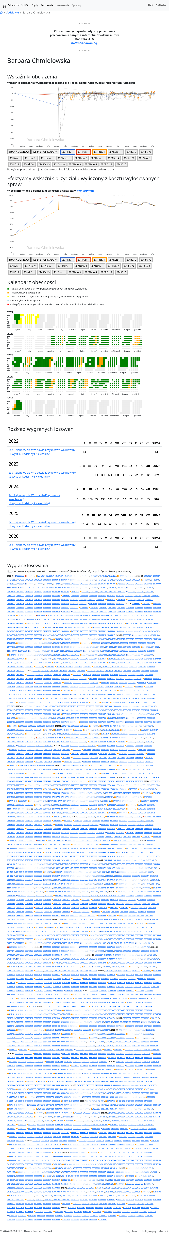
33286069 (77, 1034)
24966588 (146, 631)
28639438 (11, 828)
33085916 (106, 1030)
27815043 (78, 789)
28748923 (111, 832)
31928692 (120, 986)
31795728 (22, 982)
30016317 (56, 915)
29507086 (11, 884)
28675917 (11, 832)
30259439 (112, 939)
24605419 (131, 599)
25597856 (38, 690)
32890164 (11, 1026)
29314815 (152, 860)
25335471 (50, 667)
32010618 (39, 994)
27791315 (137, 785)
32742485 (47, 1018)
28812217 (65, 836)
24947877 (56, 631)
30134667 (69, 927)
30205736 (94, 935)
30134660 (39, 927)
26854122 (114, 761)
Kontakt (161, 4)
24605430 (74, 603)
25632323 (149, 690)
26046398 (66, 718)
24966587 (137, 631)
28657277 (121, 828)
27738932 (11, 785)
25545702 (48, 682)
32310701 (93, 1002)
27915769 (47, 797)
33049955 (22, 1030)
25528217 (157, 678)
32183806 (96, 998)
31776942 (123, 978)
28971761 (66, 844)
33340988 (65, 1038)
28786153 (139, 832)
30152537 (123, 927)
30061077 (127, 919)
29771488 (139, 896)
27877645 (100, 793)
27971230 (71, 801)
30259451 (11, 943)
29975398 (124, 911)
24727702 (32, 619)
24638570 (56, 607)
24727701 (22, 619)
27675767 (139, 781)
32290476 (38, 1002)
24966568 (65, 631)
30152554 (39, 931)
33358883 (74, 1038)
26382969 (22, 738)
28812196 (38, 836)
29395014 (30, 868)
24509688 (93, 584)
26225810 (29, 730)
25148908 (109, 647)
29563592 (75, 888)
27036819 (56, 769)
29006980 (131, 844)
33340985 (56, 1038)
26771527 (56, 757)
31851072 (102, 982)
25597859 (47, 690)
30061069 (81, 919)
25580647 (65, 686)
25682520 (20, 698)
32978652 (139, 1026)
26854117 (96, 761)
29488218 (103, 872)
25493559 (82, 678)
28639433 (140, 824)
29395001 (157, 864)
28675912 (148, 828)
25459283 (57, 674)
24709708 (157, 611)
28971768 (94, 844)
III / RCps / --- (115, 151)
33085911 (87, 1030)
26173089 (84, 726)
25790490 (36, 706)
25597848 (11, 690)
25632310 (112, 690)
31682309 (47, 975)
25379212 (142, 667)
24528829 (121, 588)
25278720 (130, 659)
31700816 (121, 975)
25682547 (151, 698)
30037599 (123, 915)
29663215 (103, 892)
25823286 (72, 706)
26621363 (131, 749)
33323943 (29, 1038)
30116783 (151, 923)
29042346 (75, 848)
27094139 (11, 773)
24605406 (65, 599)
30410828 (94, 943)
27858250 (20, 793)
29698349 (148, 892)
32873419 (91, 1022)
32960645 (102, 1026)
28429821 (29, 813)
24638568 (38, 607)
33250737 (123, 1030)
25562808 (11, 686)
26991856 (11, 769)
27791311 (129, 785)
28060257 (11, 805)
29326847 (84, 864)
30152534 (96, 927)
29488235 (140, 872)
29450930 (137, 868)
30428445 (140, 943)
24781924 (111, 623)
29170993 (93, 856)
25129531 (82, 647)
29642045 (39, 892)
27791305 (102, 785)
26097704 (120, 722)
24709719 (51, 615)
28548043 (157, 817)
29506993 (48, 880)
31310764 (84, 959)
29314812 (143, 860)
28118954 (22, 809)
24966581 (93, 631)
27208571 (131, 773)
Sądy (35, 5)
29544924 (13, 888)
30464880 (47, 947)
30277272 (57, 943)
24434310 (47, 580)
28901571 (88, 840)
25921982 (65, 710)
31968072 (20, 990)
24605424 (29, 603)
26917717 (66, 765)
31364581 (146, 959)
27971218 (42, 801)
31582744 (48, 971)
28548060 (47, 821)
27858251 (29, 793)
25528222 (20, 682)
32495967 (121, 1006)
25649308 (84, 694)
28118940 (131, 805)
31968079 (29, 990)
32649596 (57, 1014)
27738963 (66, 785)
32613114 (148, 1010)
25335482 (87, 667)
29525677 (74, 884)
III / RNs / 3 (146, 151)
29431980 (120, 868)
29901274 (20, 907)
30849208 (47, 951)
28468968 (11, 817)
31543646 (134, 967)
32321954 (139, 1002)
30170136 (114, 931)
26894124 (13, 765)
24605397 (155, 596)
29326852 (103, 864)
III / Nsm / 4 (91, 164)
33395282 (38, 1042)
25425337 (145, 671)
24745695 (96, 619)
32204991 (114, 998)
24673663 (11, 611)
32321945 (120, 1002)
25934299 (91, 710)
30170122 (75, 931)
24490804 (30, 584)
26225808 (20, 730)
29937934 (134, 907)
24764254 (114, 619)
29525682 (82, 884)
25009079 (127, 635)
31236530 (126, 955)
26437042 (140, 738)
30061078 (136, 919)
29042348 (84, 848)
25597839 (109, 686)
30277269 (30, 943)
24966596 (48, 635)
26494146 (121, 742)
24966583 (111, 631)
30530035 (74, 947)
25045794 (77, 639)
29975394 (96, 911)
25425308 (54, 671)
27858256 (56, 793)
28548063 (57, 821)
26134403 (66, 726)
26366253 (66, 734)
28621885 (105, 824)
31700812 (111, 975)
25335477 (78, 667)
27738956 (48, 785)
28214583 (112, 809)
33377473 (140, 1038)
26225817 (38, 730)
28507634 (38, 817)
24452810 (155, 580)
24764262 (11, 623)
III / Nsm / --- (97, 158)
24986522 (93, 635)
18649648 (68, 576)
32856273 (82, 1022)
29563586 (57, 888)
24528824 (85, 588)
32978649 (130, 1026)
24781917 (75, 623)
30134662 (50, 927)
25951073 (129, 714)
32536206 (39, 1010)
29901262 (129, 903)
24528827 (103, 588)
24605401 (29, 599)
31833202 (75, 982)
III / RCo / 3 (44, 164)
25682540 (106, 698)
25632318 (140, 690)
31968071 (11, 990)
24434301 (29, 580)
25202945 (13, 655)
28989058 (114, 844)
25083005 (115, 643)
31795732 (30, 982)
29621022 (13, 892)
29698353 (157, 892)
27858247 (152, 789)
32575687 (103, 1010)
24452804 (136, 580)
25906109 (152, 706)
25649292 (38, 694)
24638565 (11, 607)
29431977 (111, 868)
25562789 (94, 682)
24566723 (29, 596)
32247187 (133, 998)
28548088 (140, 821)
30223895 (157, 935)
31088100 (118, 951)
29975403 (142, 911)
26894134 (32, 765)
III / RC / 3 (121, 164)
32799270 (102, 1018)
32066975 (112, 994)
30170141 (149, 931)
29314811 (134, 860)
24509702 (148, 584)
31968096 (78, 990)
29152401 (140, 852)
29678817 (139, 892)
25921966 (47, 710)
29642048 (50, 892)
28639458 (75, 828)
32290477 (47, 1002)
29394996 (148, 864)
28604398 (20, 824)
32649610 (77, 1014)
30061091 (30, 923)
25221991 (121, 655)
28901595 (134, 840)
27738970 (84, 785)
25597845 (139, 686)
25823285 (63, 706)
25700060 (22, 702)
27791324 (155, 785)
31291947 (57, 959)
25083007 (124, 643)
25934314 (145, 710)
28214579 (103, 809)
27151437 (94, 773)
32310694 (84, 1002)
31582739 (20, 971)
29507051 (102, 880)
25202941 (151, 651)
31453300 (121, 963)
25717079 (94, 702)
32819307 (127, 1018)
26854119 (105, 761)
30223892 (148, 935)
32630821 (30, 1014)
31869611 (148, 982)
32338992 (22, 1006)
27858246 (143, 789)
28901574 (97, 840)
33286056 (47, 1034)
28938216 (151, 840)
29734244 (48, 896)
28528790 (129, 817)
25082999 (106, 643)
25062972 (121, 639)
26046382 (22, 718)
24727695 (114, 615)
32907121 (29, 1026)
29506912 (74, 876)
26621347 (105, 749)
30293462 (66, 943)
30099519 (121, 923)
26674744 (65, 753)
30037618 (47, 919)
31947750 (137, 986)
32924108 (56, 1026)
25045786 (48, 639)
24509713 (68, 588)
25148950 (60, 651)
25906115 (11, 710)
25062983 (157, 639)
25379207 (124, 667)
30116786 (20, 927)
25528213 (148, 678)
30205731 (66, 935)
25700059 (11, 702)
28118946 (151, 805)
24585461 (84, 596)
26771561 (121, 757)
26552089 (111, 746)
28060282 (66, 805)
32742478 (38, 1018)
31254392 (134, 955)
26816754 (11, 761)
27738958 (57, 785)
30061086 (13, 923)
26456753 (29, 742)
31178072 (82, 955)
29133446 (111, 852)
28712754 (56, 832)
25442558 (30, 674)
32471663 (84, 1006)
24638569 (47, 607)
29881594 (120, 903)
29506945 (136, 876)
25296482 (84, 663)
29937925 (93, 907)
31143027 (20, 955)
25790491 (45, 706)
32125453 (11, 998)
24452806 (146, 580)
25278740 (29, 663)
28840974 (118, 836)
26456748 (20, 742)
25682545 (142, 698)
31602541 (84, 971)
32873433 (118, 1022)
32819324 (20, 1022)
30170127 (84, 931)
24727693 (105, 615)
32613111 (130, 1010)
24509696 (130, 584)
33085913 (97, 1030)
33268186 (151, 1030)
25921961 (29, 710)
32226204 (123, 998)
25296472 (47, 663)
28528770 (91, 817)
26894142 (41, 765)
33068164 (50, 1030)
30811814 (11, 951)
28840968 (100, 836)
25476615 (29, 678)
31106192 (154, 951)
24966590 (11, 635)
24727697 (131, 615)
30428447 (149, 943)
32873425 (100, 1022)
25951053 (47, 714)
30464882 (56, 947)
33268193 (38, 1034)
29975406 (151, 911)
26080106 (11, 722)
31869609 (139, 982)
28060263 (29, 805)
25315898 (139, 663)
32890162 (155, 1022)
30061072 (99, 919)
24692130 (94, 611)
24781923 (102, 623)
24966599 (66, 635)
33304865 (131, 1034)
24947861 (140, 627)
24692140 (130, 611)
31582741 (29, 971)
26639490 (11, 753)
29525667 (56, 884)
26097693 (65, 722)
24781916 (66, 623)
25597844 (129, 686)
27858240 (114, 789)
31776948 (131, 978)
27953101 (109, 797)
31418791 (57, 963)
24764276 (20, 623)
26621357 (114, 749)
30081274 (77, 923)
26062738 (142, 718)
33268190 (29, 1034)
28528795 (148, 817)
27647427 (11, 781)
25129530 (74, 647)
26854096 (57, 761)
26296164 (126, 730)
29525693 (91, 884)
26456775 (56, 742)
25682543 (124, 698)
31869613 (157, 982)
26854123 (123, 761)
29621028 (30, 892)
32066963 (94, 994)
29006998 (22, 848)
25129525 (56, 647)
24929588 (131, 627)
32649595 (48, 1014)
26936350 (84, 765)
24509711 (50, 588)
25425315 (91, 671)
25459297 (105, 674)
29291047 (74, 860)
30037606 (140, 915)
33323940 (20, 1038)
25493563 (93, 678)
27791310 (120, 785)
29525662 (47, 884)
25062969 (94, 639)
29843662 (29, 903)
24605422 (11, 603)
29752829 (94, 896)
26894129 (23, 765)
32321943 (111, 1002)
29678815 (130, 892)
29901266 (155, 903)
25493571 (111, 678)
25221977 (66, 655)
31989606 (140, 990)
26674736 (38, 753)
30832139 (20, 951)
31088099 (109, 951)
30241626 (50, 939)
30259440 (121, 939)
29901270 (11, 907)
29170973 (56, 856)
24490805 (39, 584)
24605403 (47, 599)
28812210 (47, 836)
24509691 (102, 584)
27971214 (23, 801)
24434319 (118, 580)
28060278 (48, 805)
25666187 (102, 694)
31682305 (29, 975)
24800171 (148, 623)
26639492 (20, 753)
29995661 (29, 915)
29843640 (131, 900)
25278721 (139, 659)
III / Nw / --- (15, 158)
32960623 (74, 1026)
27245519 (66, 777)
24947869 (20, 631)
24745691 (78, 619)
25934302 (100, 710)
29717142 (30, 896)
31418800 (84, 963)
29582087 (120, 888)
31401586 (29, 963)
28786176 (29, 836)
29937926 (103, 907)
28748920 (100, 832)
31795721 (151, 978)
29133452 (121, 852)
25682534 (77, 698)
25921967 (56, 710)
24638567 (29, 607)
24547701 (112, 592)
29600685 (146, 888)
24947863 (11, 631)
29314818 (22, 864)
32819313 (155, 1018)
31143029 (38, 955)
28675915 (157, 828)
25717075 (66, 702)
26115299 (157, 722)
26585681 (148, 746)
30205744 (139, 935)
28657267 (93, 828)
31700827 (148, 975)
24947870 (29, 631)
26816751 (149, 757)
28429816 (20, 813)
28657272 (102, 828)
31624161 (109, 971)
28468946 (93, 813)
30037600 (131, 915)
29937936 (143, 907)
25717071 (39, 702)
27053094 (102, 769)
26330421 (30, 734)
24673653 (130, 607)
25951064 (84, 714)
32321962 (148, 1002)
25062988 (11, 643)
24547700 (103, 592)
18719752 (103, 576)
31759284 (96, 978)
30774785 (146, 947)
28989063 (123, 844)
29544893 (120, 884)
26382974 (30, 738)
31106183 (127, 951)
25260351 (102, 659)
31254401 (11, 959)
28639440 (20, 828)
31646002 (136, 971)
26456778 (65, 742)
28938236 (29, 844)
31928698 (129, 986)
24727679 (78, 615)
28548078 (114, 821)
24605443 (111, 603)
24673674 (77, 611)
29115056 (84, 852)
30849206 (38, 951)
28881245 (60, 840)
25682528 (48, 698)
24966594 (38, 635)
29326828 (39, 864)
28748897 (74, 832)
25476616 (38, 678)
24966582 (102, 631)
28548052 (29, 821)
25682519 (11, 698)
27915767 (29, 797)
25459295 (96, 674)
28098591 (112, 805)
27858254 (38, 793)
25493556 (74, 678)
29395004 (11, 868)
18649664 (77, 576)
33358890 (84, 1038)
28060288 (84, 805)
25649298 (56, 694)
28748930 (130, 832)
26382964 (13, 738)
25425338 (154, 671)
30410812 (75, 943)
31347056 (129, 959)
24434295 (11, 580)
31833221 (93, 982)
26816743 (139, 757)
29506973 (20, 880)
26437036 (131, 738)
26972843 (123, 765)
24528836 (11, 592)
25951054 (56, 714)
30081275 (85, 923)
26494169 (22, 746)
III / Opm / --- (64, 158)
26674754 (84, 753)
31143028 (29, 955)
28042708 (154, 801)
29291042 (38, 860)
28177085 (65, 809)
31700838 (11, 978)
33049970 (30, 1030)
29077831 (157, 848)
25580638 (47, 686)
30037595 (102, 915)
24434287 (148, 576)
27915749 (146, 793)
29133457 (131, 852)
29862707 (57, 903)
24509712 (59, 588)
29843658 (11, 903)
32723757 (29, 1018)
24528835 (149, 588)
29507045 (93, 880)
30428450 (13, 947)
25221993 (131, 655)
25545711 (77, 682)
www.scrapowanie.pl (84, 43)
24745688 (60, 619)
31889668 (29, 986)
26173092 (105, 726)
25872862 (90, 706)
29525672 (65, 884)
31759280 (87, 978)
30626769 (84, 947)
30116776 (130, 923)
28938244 (38, 844)
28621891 (123, 824)
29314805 (117, 860)
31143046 (56, 955)
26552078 (91, 746)
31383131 (155, 959)
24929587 (123, 627)
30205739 (112, 935)
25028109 (20, 639)
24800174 (11, 627)
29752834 (112, 896)
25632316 (131, 690)
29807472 (47, 900)
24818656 (29, 627)
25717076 (75, 702)
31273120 (30, 959)
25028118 (38, 639)
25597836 (91, 686)
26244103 (68, 730)
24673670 (56, 611)
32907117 (20, 1026)
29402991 (57, 868)
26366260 (105, 734)
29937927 (114, 907)
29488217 (94, 872)
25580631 (38, 686)
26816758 (29, 761)
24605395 (137, 596)
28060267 (39, 805)
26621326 (48, 749)
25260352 (112, 659)
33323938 (11, 1038)
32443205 (66, 1006)
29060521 (120, 848)
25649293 (47, 694)
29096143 (57, 852)
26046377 (155, 714)
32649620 (94, 1014)
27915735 (118, 793)
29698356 (22, 896)
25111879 (20, 647)
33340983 (47, 1038)
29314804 (108, 860)
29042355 (102, 848)
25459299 (114, 674)
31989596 (94, 990)
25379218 (11, 671)
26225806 (11, 730)
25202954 (22, 655)
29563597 (93, 888)
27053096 (111, 769)
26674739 (47, 753)
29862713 (84, 903)
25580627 (20, 686)
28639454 (57, 828)
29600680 (137, 888)
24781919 (93, 623)
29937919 (66, 907)
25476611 (20, 678)
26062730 (102, 718)
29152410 (11, 856)
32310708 (102, 1002)
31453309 (157, 963)
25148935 (42, 651)
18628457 (50, 576)
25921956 (20, 710)
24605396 (146, 596)
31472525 (59, 967)
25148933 (33, 651)
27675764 (130, 781)
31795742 (39, 982)
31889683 (75, 986)
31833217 (84, 982)
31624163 (118, 971)
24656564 (84, 607)
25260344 (66, 659)
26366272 (151, 734)
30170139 (140, 931)
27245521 (75, 777)
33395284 (56, 1042)
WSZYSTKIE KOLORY (45, 151)
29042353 (93, 848)
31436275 (93, 963)
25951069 (111, 714)
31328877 (102, 959)
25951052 (38, 714)
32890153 (146, 1022)
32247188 (142, 998)
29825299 (85, 900)
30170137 (123, 931)
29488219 (112, 872)
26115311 (41, 726)
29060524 (130, 848)
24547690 (47, 592)
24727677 (60, 615)
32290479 (57, 1002)
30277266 (20, 943)
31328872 (93, 959)
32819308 (136, 1018)
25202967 (57, 655)
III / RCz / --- (83, 151)
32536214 (48, 1010)
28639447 (30, 828)
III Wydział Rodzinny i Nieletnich (28, 454)
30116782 (140, 923)
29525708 (109, 884)
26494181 (48, 746)
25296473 (57, 663)
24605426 (38, 603)
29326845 (75, 864)
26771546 (94, 757)
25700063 (30, 702)
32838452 (38, 1022)
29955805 (66, 911)
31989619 (30, 994)
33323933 (149, 1034)
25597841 (118, 686)
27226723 (20, 777)
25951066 (93, 714)
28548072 (96, 821)
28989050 (105, 844)
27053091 (93, 769)
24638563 (157, 603)
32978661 (148, 1026)
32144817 (41, 998)
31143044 (47, 955)
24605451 (120, 603)
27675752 (111, 781)
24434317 (100, 580)
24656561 (65, 607)
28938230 (11, 844)
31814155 (66, 982)
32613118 (13, 1014)
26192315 (123, 726)
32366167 (32, 1006)
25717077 (84, 702)
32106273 (130, 994)
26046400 (75, 718)
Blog (150, 4)
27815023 (29, 789)
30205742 (130, 935)
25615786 (66, 690)
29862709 (66, 903)
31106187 (136, 951)
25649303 (75, 694)
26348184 (48, 734)
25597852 (20, 690)
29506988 (38, 880)
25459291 (87, 674)
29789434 (157, 896)
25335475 (60, 667)
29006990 (13, 848)
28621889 (114, 824)
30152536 (114, 927)
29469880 (85, 872)
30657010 (120, 947)
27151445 (105, 773)
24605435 (93, 603)
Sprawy (76, 5)
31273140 (39, 959)
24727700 (11, 619)
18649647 (59, 576)
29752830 (103, 896)
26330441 (39, 734)
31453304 (139, 963)
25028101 (146, 635)
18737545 (131, 576)
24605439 (102, 603)
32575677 (94, 1010)
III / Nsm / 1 (30, 158)
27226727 (38, 777)
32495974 (148, 1006)
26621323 (39, 749)
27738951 (30, 785)
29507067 (129, 880)
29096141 (48, 852)
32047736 (77, 994)
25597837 (100, 686)
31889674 (57, 986)
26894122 (149, 761)
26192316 (131, 726)
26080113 (38, 722)
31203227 (99, 955)
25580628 (29, 686)
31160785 (65, 955)
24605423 (20, 603)
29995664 (47, 915)
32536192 (13, 1010)
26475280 (82, 742)
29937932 (124, 907)
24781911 (39, 623)
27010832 (20, 769)
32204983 (105, 998)
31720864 (29, 978)
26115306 (23, 726)
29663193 (77, 892)
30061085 (155, 919)
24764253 (105, 619)
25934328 (20, 714)
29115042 (75, 852)
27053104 (131, 769)
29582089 (129, 888)
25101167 (133, 643)
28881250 (80, 840)
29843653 (151, 900)
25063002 (30, 643)
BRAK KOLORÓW (19, 151)
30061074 (108, 919)
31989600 (130, 990)
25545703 (57, 682)
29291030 (129, 856)
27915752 (157, 793)
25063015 (66, 643)
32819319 (11, 1022)
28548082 (123, 821)
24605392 (120, 596)
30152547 (11, 931)
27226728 (47, 777)
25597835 (82, 686)
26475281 (93, 742)
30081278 (103, 923)
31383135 (11, 963)
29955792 (39, 911)
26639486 (151, 749)
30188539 (57, 935)
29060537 (148, 848)
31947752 (146, 986)
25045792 (68, 639)
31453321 (23, 967)
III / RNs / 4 (113, 158)
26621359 (123, 749)
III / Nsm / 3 (75, 164)
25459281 (39, 674)
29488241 (11, 876)
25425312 (72, 671)
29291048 (82, 860)
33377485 (11, 1042)
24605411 (91, 599)
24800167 (130, 623)
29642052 (59, 892)
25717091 (11, 706)
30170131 (94, 931)
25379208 (133, 667)
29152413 (29, 856)
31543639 (124, 967)
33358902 (121, 1038)
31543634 (115, 967)
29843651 (142, 900)
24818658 (38, 627)
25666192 (120, 694)
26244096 (59, 730)
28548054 (38, 821)
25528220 (11, 682)
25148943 (51, 651)
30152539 (131, 927)
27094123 (149, 769)
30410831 (103, 943)
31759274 (66, 978)
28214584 (121, 809)
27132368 (85, 773)
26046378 (11, 718)
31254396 (152, 955)
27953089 (74, 797)
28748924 (120, 832)
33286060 (56, 1034)
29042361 (111, 848)
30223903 (29, 939)
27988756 (126, 801)
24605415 (100, 599)
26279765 (88, 730)
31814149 (57, 982)
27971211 (148, 797)
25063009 (48, 643)
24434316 (91, 580)
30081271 (68, 923)
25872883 (108, 706)
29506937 (118, 876)
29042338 (57, 848)
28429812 (151, 809)
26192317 (140, 726)
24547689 (38, 592)
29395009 (22, 868)
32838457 (47, 1022)
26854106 (77, 761)
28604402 (48, 824)
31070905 (100, 951)
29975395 (106, 911)
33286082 (121, 1034)
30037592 (91, 915)
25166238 (69, 651)
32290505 (75, 1002)
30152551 (30, 931)
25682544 (133, 698)
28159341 (38, 809)
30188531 (30, 935)
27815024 (38, 789)
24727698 (140, 615)
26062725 (84, 718)
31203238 (117, 955)
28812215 (56, 836)
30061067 (63, 919)
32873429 (109, 1022)
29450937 (146, 868)
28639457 (66, 828)
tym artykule (85, 190)
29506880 (38, 876)
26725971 (11, 757)
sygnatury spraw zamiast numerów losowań (41, 571)
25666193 (129, 694)
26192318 (149, 726)
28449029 (57, 813)
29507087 (20, 884)
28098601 (121, 805)
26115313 (50, 726)
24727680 (87, 615)
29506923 (91, 876)
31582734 (11, 971)
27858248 (11, 793)
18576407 (41, 576)
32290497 (66, 1002)
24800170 (139, 623)
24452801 (127, 580)
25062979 (148, 639)
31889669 (38, 986)
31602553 (93, 971)
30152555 (48, 931)
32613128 (22, 1014)
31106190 (145, 951)
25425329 (118, 671)
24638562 (146, 603)
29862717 (93, 903)
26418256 (69, 738)
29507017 (57, 880)
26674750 (75, 753)
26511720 (65, 746)
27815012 (11, 789)
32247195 (11, 1002)
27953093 (91, 797)
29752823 (77, 896)
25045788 (59, 639)
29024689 (39, 848)
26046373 (146, 714)
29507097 (38, 884)
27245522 (84, 777)
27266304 (111, 777)
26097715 (148, 722)
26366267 (124, 734)
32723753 (20, 1018)
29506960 (11, 880)
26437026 (105, 738)
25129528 (65, 647)
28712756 (65, 832)
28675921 (29, 832)
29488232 (131, 872)
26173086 (75, 726)
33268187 (11, 1034)
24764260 (149, 619)
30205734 (84, 935)
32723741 (11, 1018)
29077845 (38, 852)
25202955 (30, 655)
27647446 (56, 781)
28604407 (59, 824)
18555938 (20, 576)
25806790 (54, 706)
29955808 (77, 911)
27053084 (84, 769)
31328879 (111, 959)
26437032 (123, 738)
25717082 (115, 702)
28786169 (20, 836)
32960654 (111, 1026)
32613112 (139, 1010)
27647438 (29, 781)
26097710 (139, 722)
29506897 (56, 876)
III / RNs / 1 (99, 151)
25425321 (100, 671)
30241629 (68, 939)
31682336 (93, 975)
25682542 (115, 698)
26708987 (112, 753)
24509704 (13, 588)
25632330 (20, 694)
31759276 (77, 978)
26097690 (56, 722)
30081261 (39, 923)
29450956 (38, 872)
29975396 (115, 911)
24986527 (111, 635)
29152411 (20, 856)
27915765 (20, 797)
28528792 (137, 817)
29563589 (66, 888)
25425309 (63, 671)
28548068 (87, 821)
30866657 (65, 951)
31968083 (48, 990)
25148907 (100, 647)
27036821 (66, 769)
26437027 (114, 738)
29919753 (57, 907)
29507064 (120, 880)
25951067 (102, 714)
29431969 (93, 868)
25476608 (11, 678)
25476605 (149, 674)
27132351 (48, 773)
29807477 (66, 900)
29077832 (11, 852)
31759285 (105, 978)
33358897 (103, 1038)
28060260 (20, 805)
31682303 (20, 975)
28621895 (131, 824)
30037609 (149, 915)
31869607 (130, 982)
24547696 (75, 592)
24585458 (75, 596)
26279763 (78, 730)
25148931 (23, 651)
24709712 (30, 615)
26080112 (29, 722)
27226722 (11, 777)
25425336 (136, 671)
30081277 (94, 923)
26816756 (20, 761)
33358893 (94, 1038)
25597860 (56, 690)
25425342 (20, 674)
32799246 (84, 1018)
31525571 (77, 967)
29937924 (84, 907)
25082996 (96, 643)
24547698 (94, 592)
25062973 (130, 639)
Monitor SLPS (17, 5)
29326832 (57, 864)
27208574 (140, 773)
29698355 (11, 896)
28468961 (142, 813)
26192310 (114, 726)
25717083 (124, 702)
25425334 (127, 671)
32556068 (68, 1010)
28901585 (126, 840)
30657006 (111, 947)
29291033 (146, 856)
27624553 (146, 777)
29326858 (112, 864)
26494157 (140, 742)
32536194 (22, 1010)
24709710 (22, 615)
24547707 (140, 592)
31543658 (143, 967)
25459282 (48, 674)
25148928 (155, 647)
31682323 (75, 975)
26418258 (78, 738)
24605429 (65, 603)
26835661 (39, 761)
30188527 (20, 935)
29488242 (20, 876)
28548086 (131, 821)
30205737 (103, 935)
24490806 (48, 584)
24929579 (105, 627)
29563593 (84, 888)
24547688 (29, 592)
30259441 (130, 939)
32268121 (29, 1002)
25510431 (120, 678)
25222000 (149, 655)
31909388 (111, 986)
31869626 (11, 986)
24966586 (129, 631)
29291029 (120, 856)
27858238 (105, 789)
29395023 (48, 868)
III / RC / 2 (131, 151)
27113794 (30, 773)
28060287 (75, 805)
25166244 (78, 651)
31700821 (130, 975)
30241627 (59, 939)
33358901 (112, 1038)
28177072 (56, 809)
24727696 (123, 615)
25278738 (20, 663)
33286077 (103, 1034)
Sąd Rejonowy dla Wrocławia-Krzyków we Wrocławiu (41, 450)
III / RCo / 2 (144, 158)
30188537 (48, 935)
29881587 (102, 903)
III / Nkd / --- (68, 151)
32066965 (103, 994)
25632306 (94, 690)
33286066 (66, 1034)
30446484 (30, 947)
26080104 (151, 718)
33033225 (157, 1026)
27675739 (82, 781)
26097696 (84, 722)
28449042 (84, 813)
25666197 (146, 694)
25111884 (38, 647)
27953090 (82, 797)
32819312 (145, 1018)
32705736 (121, 1014)
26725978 (29, 757)
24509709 (41, 588)
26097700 (111, 722)
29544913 (155, 884)
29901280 (39, 907)
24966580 (84, 631)
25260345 (75, 659)
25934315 (154, 710)
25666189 (111, 694)
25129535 (91, 647)
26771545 (85, 757)
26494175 (30, 746)
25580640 (56, 686)
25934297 (82, 710)
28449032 (66, 813)
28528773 (100, 817)
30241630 (77, 939)
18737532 (123, 576)
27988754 (117, 801)
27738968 (75, 785)
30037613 (29, 919)
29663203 (85, 892)
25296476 (66, 663)
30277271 (48, 943)
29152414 (38, 856)
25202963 (48, 655)
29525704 (100, 884)
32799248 (93, 1018)
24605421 (149, 599)
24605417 (111, 599)
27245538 (102, 777)
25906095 (126, 706)
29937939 (152, 907)
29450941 (155, 868)
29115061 (93, 852)
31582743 (39, 971)
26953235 (103, 765)
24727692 (96, 615)
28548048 (11, 821)
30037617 (38, 919)
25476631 (56, 678)
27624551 (136, 777)
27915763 (11, 797)
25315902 (148, 663)
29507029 (75, 880)
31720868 (48, 978)
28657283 (130, 828)
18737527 (112, 576)
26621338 (87, 749)
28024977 (145, 801)
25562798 (114, 682)
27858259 (74, 793)
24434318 (109, 580)
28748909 (82, 832)
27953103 (120, 797)
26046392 (48, 718)
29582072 (102, 888)
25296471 (38, 663)
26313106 (134, 730)
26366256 (75, 734)
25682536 (97, 698)
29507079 (155, 880)
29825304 (96, 900)
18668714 (85, 576)
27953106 (129, 797)
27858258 (65, 793)
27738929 (155, 781)
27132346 (39, 773)
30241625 (39, 939)
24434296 (20, 580)
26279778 (106, 730)
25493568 (102, 678)
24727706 (51, 619)
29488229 (123, 872)
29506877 (29, 876)
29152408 (149, 852)
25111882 (29, 647)
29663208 (94, 892)
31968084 (59, 990)
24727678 (69, 615)
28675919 (20, 832)
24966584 (120, 631)
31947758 (155, 986)
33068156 (39, 1030)
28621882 (94, 824)
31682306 (38, 975)
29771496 (148, 896)
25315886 (102, 663)
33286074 (85, 1034)
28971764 (85, 844)
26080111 (20, 722)
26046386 (39, 718)
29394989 (130, 864)
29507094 (29, 884)
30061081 (145, 919)
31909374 (93, 986)
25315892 (112, 663)
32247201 (20, 1002)
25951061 (66, 714)
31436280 (112, 963)
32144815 (32, 998)
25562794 (105, 682)
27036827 (75, 769)
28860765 (157, 836)
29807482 (75, 900)
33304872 (140, 1034)
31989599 (121, 990)
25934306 (118, 710)
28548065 (78, 821)
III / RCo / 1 (106, 164)
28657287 (139, 828)
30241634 (85, 939)
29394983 (121, 864)
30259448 (148, 939)
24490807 (57, 584)
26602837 (22, 749)
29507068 (137, 880)
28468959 (123, 813)
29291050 (91, 860)
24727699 (149, 615)
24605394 (129, 596)
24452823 (11, 584)
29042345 (66, 848)
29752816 (59, 896)
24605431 (82, 603)
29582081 (111, 888)
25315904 (11, 667)
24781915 (57, 623)
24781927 (120, 623)
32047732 (66, 994)
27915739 (127, 793)
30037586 (65, 915)
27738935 (20, 785)
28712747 (47, 832)
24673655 (139, 607)
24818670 (77, 627)
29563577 (48, 888)
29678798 (121, 892)
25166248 (88, 651)
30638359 (102, 947)
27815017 (20, 789)
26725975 (20, 757)
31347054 (120, 959)
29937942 (11, 911)
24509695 (121, 584)
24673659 (157, 607)
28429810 (142, 809)
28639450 (48, 828)
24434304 (38, 580)
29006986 (140, 844)
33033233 (11, 1030)
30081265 (57, 923)
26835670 (48, 761)
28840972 (109, 836)
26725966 (151, 753)
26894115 (131, 761)
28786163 (11, 836)
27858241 (123, 789)
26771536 (66, 757)
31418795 (75, 963)
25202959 (39, 655)
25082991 (85, 643)
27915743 (136, 793)
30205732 (75, 935)
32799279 (111, 1018)
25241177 (30, 659)
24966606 (84, 635)
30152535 (105, 927)
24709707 (148, 611)
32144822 (50, 998)
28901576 (106, 840)
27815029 (59, 789)
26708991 (123, 753)
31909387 (102, 986)
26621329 (57, 749)
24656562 (74, 607)
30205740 (121, 935)
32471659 (75, 1006)
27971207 (137, 797)
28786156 (148, 832)
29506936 (109, 876)
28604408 (68, 824)
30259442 (139, 939)
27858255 (47, 793)
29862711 (75, 903)
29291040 (20, 860)
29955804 (57, 911)
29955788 (20, 911)
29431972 (102, 868)
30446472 (22, 947)
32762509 (66, 1018)
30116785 (11, 927)
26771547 (103, 757)
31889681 (66, 986)
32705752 (148, 1014)
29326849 (94, 864)
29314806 (126, 860)
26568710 (120, 746)
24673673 (66, 611)
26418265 (96, 738)
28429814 (11, 813)
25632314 (123, 690)
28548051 (20, 821)
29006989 (149, 844)
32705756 (157, 1014)
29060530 (139, 848)
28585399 (11, 824)
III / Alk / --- (29, 164)
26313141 (11, 734)
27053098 (121, 769)
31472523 (50, 967)
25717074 (57, 702)
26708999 (131, 753)
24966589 (155, 631)
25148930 (13, 651)
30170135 (105, 931)
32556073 (77, 1010)
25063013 (57, 643)
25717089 (152, 702)
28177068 (47, 809)
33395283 (47, 1042)
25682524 (38, 698)
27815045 (87, 789)
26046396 (57, 718)
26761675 (38, 757)
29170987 (84, 856)
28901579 (117, 840)
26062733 (121, 718)
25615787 (77, 690)
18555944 (30, 576)
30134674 (87, 927)
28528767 (82, 817)
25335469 (29, 667)
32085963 (121, 994)
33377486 (20, 1042)
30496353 (65, 947)
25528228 (39, 682)
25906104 (134, 706)
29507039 (84, 880)
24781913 (48, 623)
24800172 (157, 623)
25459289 (77, 674)
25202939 (133, 651)
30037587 (74, 915)
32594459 (112, 1010)
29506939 (127, 876)
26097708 (130, 722)
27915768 (38, 797)
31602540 (75, 971)
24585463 (93, 596)
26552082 (102, 746)
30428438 (112, 943)
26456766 (38, 742)
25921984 (74, 710)
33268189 (20, 1034)
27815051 (96, 789)
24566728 (56, 596)
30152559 (66, 931)
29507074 (146, 880)
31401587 (38, 963)
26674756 (103, 753)
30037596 (112, 915)
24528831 (131, 588)
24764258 (140, 619)
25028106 (155, 635)
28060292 (93, 805)
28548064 (68, 821)
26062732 (112, 718)
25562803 (131, 682)
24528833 (140, 588)
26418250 (59, 738)
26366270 (142, 734)
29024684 (30, 848)
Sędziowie (47, 5)
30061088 (22, 923)
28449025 (47, 813)
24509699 (139, 584)
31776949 (142, 978)
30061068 (72, 919)
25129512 (47, 647)
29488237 (149, 872)
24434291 (157, 576)
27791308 (111, 785)
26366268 (133, 734)
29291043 (47, 860)
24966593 (29, 635)
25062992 (22, 643)
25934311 (127, 710)
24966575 (75, 631)
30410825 (85, 943)
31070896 (91, 951)
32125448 (157, 994)
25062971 (112, 639)
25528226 (29, 682)
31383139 (20, 963)
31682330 (84, 975)
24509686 (84, 584)
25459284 (66, 674)
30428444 (130, 943)
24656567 (103, 607)
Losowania (62, 5)
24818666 (68, 627)
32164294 (68, 998)
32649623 (103, 1014)
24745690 (69, 619)
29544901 (129, 884)
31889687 (84, 986)
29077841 (29, 852)
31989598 (112, 990)
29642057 (68, 892)
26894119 (140, 761)
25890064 (117, 706)
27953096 (100, 797)
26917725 (75, 765)
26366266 (115, 734)
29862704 (47, 903)
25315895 (130, 663)
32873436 (127, 1022)
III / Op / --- (59, 164)
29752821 (68, 896)
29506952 (154, 876)
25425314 (81, 671)
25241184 (48, 659)
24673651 (121, 607)
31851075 (121, 982)
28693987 (38, 832)
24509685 (75, 584)
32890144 (136, 1022)
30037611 (20, 919)
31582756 (66, 971)
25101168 (142, 643)
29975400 (133, 911)
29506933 (100, 876)
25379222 (20, 671)
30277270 (39, 943)
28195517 (82, 809)
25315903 (157, 663)
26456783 (74, 742)
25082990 (75, 643)
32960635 (84, 1026)
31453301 (130, 963)
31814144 (48, 982)
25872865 (99, 706)
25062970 (103, 639)
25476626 (47, 678)
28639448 (39, 828)
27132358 (68, 773)
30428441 (121, 943)
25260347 (93, 659)
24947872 (38, 631)
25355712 (106, 667)
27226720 (149, 773)
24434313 (65, 580)
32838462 (56, 1022)
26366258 (94, 734)
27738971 (93, 785)
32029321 (57, 994)
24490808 (66, 584)
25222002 (11, 659)
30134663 (60, 927)
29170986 (75, 856)
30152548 (22, 931)
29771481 (121, 896)
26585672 (130, 746)
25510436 (137, 678)
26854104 (68, 761)
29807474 (57, 900)
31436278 (102, 963)
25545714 (85, 682)
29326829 (48, 864)
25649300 (65, 694)
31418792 (66, 963)
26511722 (74, 746)
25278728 (157, 659)
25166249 (97, 651)
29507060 (111, 880)
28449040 (75, 813)
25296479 (75, 663)
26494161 (149, 742)
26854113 (87, 761)
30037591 (82, 915)
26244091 (48, 730)
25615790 (85, 690)
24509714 (77, 588)
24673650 (112, 607)
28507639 (66, 817)
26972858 (140, 765)
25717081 (105, 702)
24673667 (38, 611)
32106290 (148, 994)
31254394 (143, 955)
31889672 (48, 986)
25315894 (121, 663)
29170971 (47, 856)
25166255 (124, 651)
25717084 (133, 702)
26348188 (57, 734)
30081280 (112, 923)
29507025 (66, 880)
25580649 (74, 686)
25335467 (20, 667)
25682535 (87, 698)
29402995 (75, 868)
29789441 (29, 900)
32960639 (93, 1026)
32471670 (94, 1006)
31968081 (39, 990)
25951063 (75, 714)
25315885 (93, 663)
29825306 (105, 900)
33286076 (94, 1034)
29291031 (137, 856)
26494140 (111, 742)
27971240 (97, 801)
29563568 (30, 888)
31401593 (47, 963)
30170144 (11, 935)
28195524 (93, 809)
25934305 (109, 710)
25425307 (45, 671)
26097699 (102, 722)
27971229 (62, 801)
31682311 (56, 975)
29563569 (39, 888)
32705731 (112, 1014)
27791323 (146, 785)
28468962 (151, 813)
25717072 (48, 702)
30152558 (57, 931)
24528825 (94, 588)
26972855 (131, 765)
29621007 (157, 888)
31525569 (68, 967)
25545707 (68, 682)
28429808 (131, 809)
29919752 (48, 907)
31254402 (22, 959)
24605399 (11, 599)
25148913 (127, 647)
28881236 (51, 840)
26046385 (30, 718)
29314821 (30, 864)
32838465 (65, 1022)
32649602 (66, 1014)
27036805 (38, 769)
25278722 (148, 659)
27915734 (109, 793)
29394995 (139, 864)
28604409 (77, 824)
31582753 (57, 971)
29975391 (85, 911)
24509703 (157, 584)
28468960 (133, 813)
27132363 (77, 773)
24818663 (48, 627)
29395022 (39, 868)
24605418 (121, 599)
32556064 (57, 1010)
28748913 (91, 832)
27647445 (47, 781)
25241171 (20, 659)
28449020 (38, 813)
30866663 (74, 951)
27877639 (82, 793)
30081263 (48, 923)
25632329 (11, 694)
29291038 (11, 860)
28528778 (111, 817)
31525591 (97, 967)
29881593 (111, 903)
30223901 (20, 939)
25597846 (149, 686)
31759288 (114, 978)
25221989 (103, 655)
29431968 (84, 868)
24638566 (20, 607)
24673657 (148, 607)
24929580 (114, 627)
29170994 (102, 856)
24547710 (11, 596)
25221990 (112, 655)
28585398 (149, 821)
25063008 (39, 643)
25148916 (136, 647)
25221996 (140, 655)
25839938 (81, 706)
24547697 (85, 592)
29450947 (11, 872)
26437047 (149, 738)
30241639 (94, 939)
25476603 (140, 674)
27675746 (93, 781)
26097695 (74, 722)
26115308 (32, 726)
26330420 (20, 734)
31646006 (146, 971)
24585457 (66, 596)
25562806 (152, 682)
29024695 (48, 848)
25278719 (121, 659)
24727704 (42, 619)
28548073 (105, 821)
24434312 (56, 580)
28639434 (149, 824)
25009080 (137, 635)
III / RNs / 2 (129, 158)
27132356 (59, 773)
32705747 (139, 1014)
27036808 (47, 769)
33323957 (38, 1038)
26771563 (130, 757)
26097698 (93, 722)
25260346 (84, 659)
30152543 (149, 927)
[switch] (10, 571)
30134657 (29, 927)
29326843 (66, 864)
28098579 (102, 805)
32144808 (22, 998)
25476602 (131, 674)
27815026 (48, 789)
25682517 (155, 694)
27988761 (134, 801)
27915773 (56, 797)
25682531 (66, 698)
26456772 (47, 742)
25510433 (129, 678)
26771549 (112, 757)
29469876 (68, 872)
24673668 (47, 611)
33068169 (60, 1030)
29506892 (47, 876)
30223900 (11, 939)
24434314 (74, 580)
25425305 (36, 671)
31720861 (20, 978)
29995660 (20, 915)
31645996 (127, 971)
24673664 (20, 611)
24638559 (136, 603)
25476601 (123, 674)
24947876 (47, 631)
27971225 (53, 801)
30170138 (131, 931)
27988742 (106, 801)
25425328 (109, 671)
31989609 (149, 990)
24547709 (149, 592)
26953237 (112, 765)
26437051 (11, 742)
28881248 (71, 840)
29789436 (11, 900)
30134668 (78, 927)
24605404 (56, 599)
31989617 (22, 994)
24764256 (131, 619)
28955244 (48, 844)
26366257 (84, 734)
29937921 (75, 907)
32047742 (85, 994)
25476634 (65, 678)
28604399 (29, 824)
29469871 (59, 872)
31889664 (20, 986)
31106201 (11, 955)
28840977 (127, 836)
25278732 (11, 663)
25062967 (85, 639)
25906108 (143, 706)
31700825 (139, 975)
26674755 (93, 753)
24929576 (85, 627)
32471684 (112, 1006)
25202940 (142, 651)
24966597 (57, 635)
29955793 (48, 911)
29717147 (39, 896)
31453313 (13, 967)
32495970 (139, 1006)
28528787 (120, 817)
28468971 (20, 817)
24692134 (112, 611)
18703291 (94, 576)
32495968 (130, 1006)
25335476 (69, 667)
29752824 (85, 896)
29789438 (20, 900)
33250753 (140, 1030)
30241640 (103, 939)
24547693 (65, 592)
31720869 (57, 978)
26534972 (82, 746)
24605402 (38, 599)
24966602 (75, 635)
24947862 (149, 627)
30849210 (56, 951)
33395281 (29, 1042)
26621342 (96, 749)
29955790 (29, 911)
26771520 (47, 757)
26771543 (77, 757)
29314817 (13, 864)
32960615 (65, 1026)
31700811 (102, 975)
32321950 (130, 1002)
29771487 (130, 896)
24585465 (102, 596)
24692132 (103, 611)
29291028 (111, 856)
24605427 (47, 603)
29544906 (137, 884)
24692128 (85, 611)
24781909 (30, 623)
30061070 (90, 919)
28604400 (38, 824)
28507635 (47, 817)
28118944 (142, 805)
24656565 (94, 607)
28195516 (74, 809)
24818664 (59, 627)
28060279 (57, 805)
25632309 (103, 690)
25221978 (75, 655)
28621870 (85, 824)
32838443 (29, 1022)
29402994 (66, 868)
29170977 (65, 856)
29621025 (22, 892)
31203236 (108, 955)
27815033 (69, 789)
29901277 (29, 907)
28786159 (157, 832)
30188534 (39, 935)
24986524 (102, 635)
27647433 (20, 781)
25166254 (115, 651)
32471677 (103, 1006)
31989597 (103, 990)
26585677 (139, 746)
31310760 (75, 959)
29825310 (114, 900)
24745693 (87, 619)
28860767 (13, 840)
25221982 (85, 655)
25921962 (38, 710)
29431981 (129, 868)
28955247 (57, 844)
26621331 (66, 749)
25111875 (151, 643)
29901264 (137, 903)
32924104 (47, 1026)
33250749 (131, 1030)
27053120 (140, 769)
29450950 (29, 872)
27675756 (121, 781)
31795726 (11, 982)
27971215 (33, 801)
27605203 (127, 777)
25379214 (151, 667)
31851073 (112, 982)
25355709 (97, 667)
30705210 (137, 947)
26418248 (50, 738)
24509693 (111, 584)
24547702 (121, 592)
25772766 (28, 706)
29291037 (155, 856)
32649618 (85, 1014)
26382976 (41, 738)
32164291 (59, 998)
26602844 (30, 749)
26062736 (131, 718)
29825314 (123, 900)
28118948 (13, 809)
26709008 (140, 753)
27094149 (20, 773)
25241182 (39, 659)
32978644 (120, 1026)
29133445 (102, 852)
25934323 (11, 714)
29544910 (146, 884)
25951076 (137, 714)
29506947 (145, 876)
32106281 (139, 994)
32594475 (121, 1010)
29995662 (38, 915)
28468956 (102, 813)
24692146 (139, 611)
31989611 (13, 994)
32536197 (30, 1010)
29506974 (29, 880)
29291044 (56, 860)
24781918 (84, 623)
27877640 (91, 793)
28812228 (74, 836)
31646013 (11, 975)
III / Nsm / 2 (81, 158)
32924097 (38, 1026)
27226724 (29, 777)
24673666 (29, 611)
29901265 (146, 903)
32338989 (13, 1006)
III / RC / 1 (14, 164)
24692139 (121, 611)
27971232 (80, 801)
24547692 (56, 592)
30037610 (11, 919)
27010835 (29, 769)
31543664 (152, 967)
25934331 (29, 714)
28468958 (112, 813)
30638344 (93, 947)
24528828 (112, 588)
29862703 (38, 903)
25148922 (146, 647)
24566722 (20, 596)
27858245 (133, 789)
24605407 (74, 599)
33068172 (69, 1030)
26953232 (94, 765)
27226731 (56, 777)
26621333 (77, 749)
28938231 (20, 844)
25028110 (29, 639)
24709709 (11, 615)
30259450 (157, 939)
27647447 (65, 781)
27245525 (93, 777)
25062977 (139, 639)
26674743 (56, 753)
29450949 (20, 872)
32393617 (48, 1006)
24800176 (20, 627)
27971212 (13, 801)
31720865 (39, 978)
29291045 (65, 860)
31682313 (66, 975)
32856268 (74, 1022)
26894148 (50, 765)
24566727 (47, 596)
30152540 (140, 927)
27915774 (65, 797)
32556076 (85, 1010)
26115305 (13, 726)
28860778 (22, 840)
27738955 (39, 785)
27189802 (123, 773)
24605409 (82, 599)
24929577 (96, 627)
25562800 (123, 682)
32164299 (87, 998)
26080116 (47, 722)
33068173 (78, 1030)
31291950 (66, 959)
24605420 (140, 599)
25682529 (57, 698)
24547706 (131, 592)
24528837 (20, 592)
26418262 (87, 738)
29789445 (38, 900)
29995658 (11, 915)
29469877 (77, 872)
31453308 (148, 963)
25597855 (29, 690)
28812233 (91, 836)
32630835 (39, 1014)
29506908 (65, 876)
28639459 (84, 828)
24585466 (111, 596)
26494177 (39, 746)
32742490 (56, 1018)
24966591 (20, 635)
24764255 (123, 619)
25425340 (11, 674)
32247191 (152, 998)
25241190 (57, 659)
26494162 (11, 746)
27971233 (88, 801)
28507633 (29, 817)
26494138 (102, 742)
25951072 (120, 714)
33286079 (112, 1034)
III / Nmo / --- (47, 158)
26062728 (93, 718)
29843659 (20, 903)
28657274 (111, 828)
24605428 (56, 603)
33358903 (130, 1038)
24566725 (38, 596)
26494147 (131, 742)
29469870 (48, 872)
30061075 (117, 919)
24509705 (23, 588)
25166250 (106, 651)
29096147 (66, 852)
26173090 (94, 726)
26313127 (154, 730)
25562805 (142, 682)
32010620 (48, 994)
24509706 (32, 588)
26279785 (115, 730)
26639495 (29, 753)
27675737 (74, 781)
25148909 (118, 647)
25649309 (93, 694)
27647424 (155, 777)
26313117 (145, 730)
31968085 (69, 990)
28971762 (77, 844)
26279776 (97, 730)
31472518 (32, 967)
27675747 (102, 781)
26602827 (13, 749)
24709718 (41, 615)
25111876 (11, 647)
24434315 (82, 580)
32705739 (130, 1014)
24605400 (20, 599)
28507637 (57, 817)
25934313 (136, 710)
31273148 (48, 959)
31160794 (74, 955)
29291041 (29, 860)
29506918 (82, 876)
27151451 (114, 773)
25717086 (143, 702)
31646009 (157, 971)
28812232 (82, 836)
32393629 (57, 1006)
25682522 (29, 698)
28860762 (146, 836)
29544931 (22, 888)
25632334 (29, 694)
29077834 (20, 852)
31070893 (82, 951)
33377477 (149, 1038)
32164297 (78, 998)
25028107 (11, 639)
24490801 (20, 584)
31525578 (87, 967)
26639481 (142, 749)
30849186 (29, 951)
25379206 (115, 667)
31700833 (157, 975)
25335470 (39, 667)
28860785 (41, 840)
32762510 (75, 1018)
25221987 (94, 655)
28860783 (30, 840)
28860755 (136, 836)
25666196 (137, 694)
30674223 (129, 947)
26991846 (149, 765)
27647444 (38, 781)
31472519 (41, 967)
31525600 (106, 967)
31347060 (137, 959)
